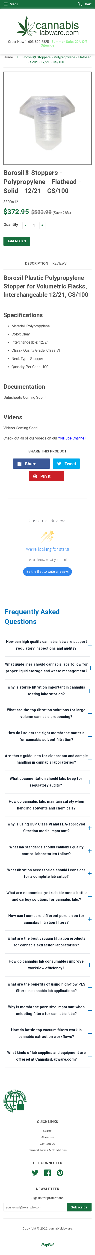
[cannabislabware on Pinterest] (59, 1172)
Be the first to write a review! (47, 571)
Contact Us (47, 1143)
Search (47, 1130)
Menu (13, 4)
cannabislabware (60, 1228)
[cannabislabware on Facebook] (47, 1172)
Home (8, 57)
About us (47, 1137)
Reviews (60, 263)
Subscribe (79, 1207)
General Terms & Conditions (48, 1150)
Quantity (10, 224)
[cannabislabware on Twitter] (35, 1172)
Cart (88, 4)
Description (36, 263)
